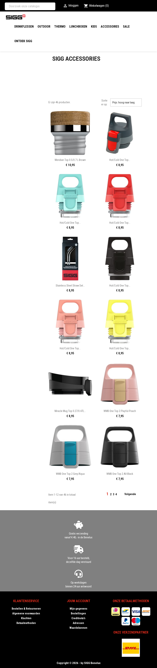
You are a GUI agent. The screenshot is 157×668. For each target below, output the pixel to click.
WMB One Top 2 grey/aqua (70, 473)
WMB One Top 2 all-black (119, 473)
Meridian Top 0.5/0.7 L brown (70, 159)
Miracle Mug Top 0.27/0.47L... (70, 411)
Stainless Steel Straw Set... (70, 285)
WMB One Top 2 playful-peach (120, 411)
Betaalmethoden (26, 623)
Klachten (26, 618)
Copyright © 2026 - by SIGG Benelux (79, 663)
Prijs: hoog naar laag (126, 102)
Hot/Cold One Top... (119, 159)
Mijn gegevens (78, 608)
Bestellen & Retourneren (26, 608)
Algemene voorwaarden (26, 613)
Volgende (132, 494)
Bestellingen (78, 613)
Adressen (78, 623)
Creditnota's (78, 618)
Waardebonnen (78, 627)
